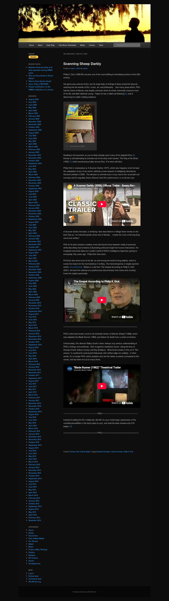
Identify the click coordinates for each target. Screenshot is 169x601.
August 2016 (34, 414)
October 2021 (34, 247)
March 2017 (33, 394)
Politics (32, 552)
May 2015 (32, 456)
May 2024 (32, 169)
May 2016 (32, 422)
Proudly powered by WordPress (84, 592)
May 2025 (32, 141)
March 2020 (33, 294)
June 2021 (33, 255)
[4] (71, 426)
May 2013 (32, 512)
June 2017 (33, 386)
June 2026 (33, 104)
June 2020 (33, 286)
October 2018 (34, 342)
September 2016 (35, 411)
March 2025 (33, 146)
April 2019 (33, 325)
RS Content (33, 558)
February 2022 (34, 236)
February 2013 (34, 517)
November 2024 (35, 158)
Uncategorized (34, 563)
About (40, 45)
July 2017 (32, 383)
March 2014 (33, 495)
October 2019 (34, 308)
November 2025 (35, 124)
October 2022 (34, 216)
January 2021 (34, 266)
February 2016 (34, 431)
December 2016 (35, 403)
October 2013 (34, 503)
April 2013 (33, 514)
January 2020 (34, 300)
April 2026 (33, 110)
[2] (126, 93)
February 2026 (34, 116)
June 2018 (33, 353)
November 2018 (35, 339)
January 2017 (34, 400)
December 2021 (35, 241)
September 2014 (35, 478)
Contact (92, 45)
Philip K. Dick (128, 451)
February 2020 (34, 297)
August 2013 (34, 509)
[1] (70, 161)
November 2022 (35, 213)
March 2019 (33, 328)
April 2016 (33, 425)
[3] (134, 155)
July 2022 (32, 224)
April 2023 (33, 199)
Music (31, 546)
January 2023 (34, 208)
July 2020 (32, 283)
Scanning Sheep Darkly (82, 63)
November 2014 (35, 473)
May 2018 (32, 356)
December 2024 (35, 155)
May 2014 (32, 489)
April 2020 (33, 291)
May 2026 (32, 107)
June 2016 (33, 420)
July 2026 (32, 102)
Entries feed (33, 576)
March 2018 (33, 361)
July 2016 (32, 417)
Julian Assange (117, 451)
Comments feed (35, 579)
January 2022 (34, 238)
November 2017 (35, 372)
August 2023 (34, 191)
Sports (31, 560)
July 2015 (32, 450)
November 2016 (35, 406)
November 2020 (35, 272)
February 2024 (34, 177)
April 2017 (33, 392)
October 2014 (34, 475)
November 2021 (35, 244)
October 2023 (34, 185)
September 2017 (35, 378)
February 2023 (34, 205)
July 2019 (32, 316)
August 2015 (34, 448)
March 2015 (33, 461)
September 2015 (35, 445)
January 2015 (34, 467)
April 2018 (33, 358)
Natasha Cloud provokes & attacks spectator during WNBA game (41, 70)
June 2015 (33, 453)
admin (85, 68)
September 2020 (35, 277)
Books (73, 451)
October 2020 (34, 275)
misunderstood (75, 266)
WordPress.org (35, 581)
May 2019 (32, 322)
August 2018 (34, 347)
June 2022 (33, 227)
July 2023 (32, 194)
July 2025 (32, 135)
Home (31, 45)
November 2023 (35, 183)
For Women (33, 541)
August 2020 (34, 280)
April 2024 (33, 171)
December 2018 (35, 336)
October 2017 (34, 375)
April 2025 (33, 144)
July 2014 (32, 484)
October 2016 (34, 408)
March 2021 (33, 261)
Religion (32, 555)
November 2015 (35, 439)
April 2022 (33, 233)
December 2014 (35, 470)
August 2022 (34, 222)
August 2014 (34, 481)
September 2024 (35, 163)
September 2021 (35, 250)
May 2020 (32, 289)
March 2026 (33, 113)
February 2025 (34, 149)
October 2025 (34, 127)
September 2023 (35, 188)
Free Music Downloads (67, 45)
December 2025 (35, 121)
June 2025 (33, 138)
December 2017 (35, 369)
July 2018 (32, 350)
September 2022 (35, 219)
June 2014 (33, 486)
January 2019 (34, 333)
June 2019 (33, 319)
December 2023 (35, 180)
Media (82, 45)
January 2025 (34, 152)
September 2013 (35, 506)
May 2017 (32, 389)
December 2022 (35, 210)
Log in (31, 573)
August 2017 (34, 381)
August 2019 (34, 314)
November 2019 (35, 305)
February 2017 (34, 397)
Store (101, 45)
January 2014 (34, 500)
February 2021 (34, 263)
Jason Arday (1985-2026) (38, 84)
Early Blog (50, 45)
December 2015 (35, 436)
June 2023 (33, 196)
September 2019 (35, 311)
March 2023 (33, 202)
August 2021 (34, 252)
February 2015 (34, 464)
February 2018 (34, 364)
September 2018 (35, 344)
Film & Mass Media (83, 451)
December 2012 (35, 520)
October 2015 (34, 442)
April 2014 (33, 492)
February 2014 (34, 498)
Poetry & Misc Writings (38, 549)
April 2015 (33, 459)
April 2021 (33, 258)
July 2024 (32, 166)
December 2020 (35, 269)
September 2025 (35, 130)
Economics (33, 535)
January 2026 (34, 118)
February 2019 (34, 330)
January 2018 (34, 367)
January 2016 (34, 434)
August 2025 (34, 132)
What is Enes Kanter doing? (40, 81)
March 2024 (33, 174)
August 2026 (34, 99)
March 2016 (33, 428)
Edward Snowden (103, 451)
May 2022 (32, 230)
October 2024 (34, 160)
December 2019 (35, 302)
